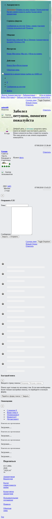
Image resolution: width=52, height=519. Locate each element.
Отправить (14, 237)
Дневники (11, 10)
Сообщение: (6, 234)
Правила (29, 28)
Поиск (10, 65)
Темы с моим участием (35, 26)
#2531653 (47, 190)
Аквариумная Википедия (9, 478)
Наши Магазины (14, 54)
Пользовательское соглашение (10, 499)
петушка (29, 129)
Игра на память (35, 54)
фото (21, 158)
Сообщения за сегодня (16, 26)
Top (2, 517)
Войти (9, 91)
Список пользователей (16, 28)
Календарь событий (15, 40)
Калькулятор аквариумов (8, 492)
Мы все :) (25, 54)
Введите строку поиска (10, 383)
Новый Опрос (31, 103)
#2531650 (47, 148)
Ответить (29, 105)
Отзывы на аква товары (26, 10)
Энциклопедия (42, 10)
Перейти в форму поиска (11, 396)
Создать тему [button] (31, 100)
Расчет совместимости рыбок (19, 12)
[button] (4, 107)
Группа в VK (19, 42)
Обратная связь (13, 70)
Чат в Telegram (30, 40)
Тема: (3, 205)
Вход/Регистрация (20, 65)
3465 (9, 186)
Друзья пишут (13, 419)
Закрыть (5, 237)
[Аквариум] (22, 74)
